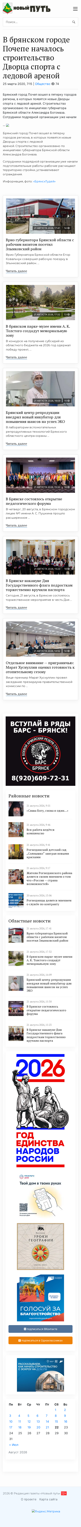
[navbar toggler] (75, 9)
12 (29, 1421)
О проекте (28, 1499)
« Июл (13, 1445)
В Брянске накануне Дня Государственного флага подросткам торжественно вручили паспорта (39, 585)
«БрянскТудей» (44, 181)
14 (47, 1421)
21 (47, 1427)
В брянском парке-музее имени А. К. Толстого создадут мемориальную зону (38, 331)
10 (10, 1421)
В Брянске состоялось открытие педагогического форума (34, 501)
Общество (42, 84)
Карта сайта (48, 1499)
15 (56, 1421)
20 (38, 1427)
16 (65, 1421)
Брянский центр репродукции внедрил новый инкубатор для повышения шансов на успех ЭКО (35, 417)
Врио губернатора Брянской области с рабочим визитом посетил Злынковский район (40, 244)
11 (19, 1421)
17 (10, 1427)
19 (29, 1427)
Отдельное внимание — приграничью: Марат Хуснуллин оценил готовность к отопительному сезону (40, 667)
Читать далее (16, 271)
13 (38, 1421)
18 (19, 1427)
